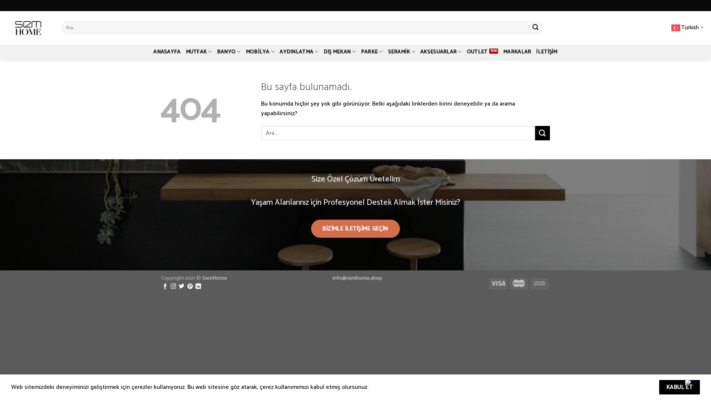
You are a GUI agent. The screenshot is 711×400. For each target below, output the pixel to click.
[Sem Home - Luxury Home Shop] (28, 28)
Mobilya (258, 51)
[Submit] (535, 27)
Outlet (477, 51)
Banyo (226, 51)
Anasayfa (166, 51)
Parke (369, 51)
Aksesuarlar (438, 51)
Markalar (517, 51)
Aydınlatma (296, 51)
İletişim (546, 51)
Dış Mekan (337, 51)
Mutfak (196, 51)
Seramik (399, 51)
